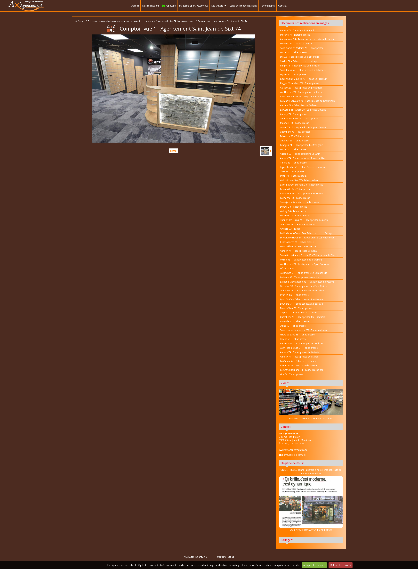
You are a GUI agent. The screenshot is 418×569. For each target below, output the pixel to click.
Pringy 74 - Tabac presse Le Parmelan (300, 65)
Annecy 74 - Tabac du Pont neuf (297, 30)
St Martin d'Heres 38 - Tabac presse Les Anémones (307, 237)
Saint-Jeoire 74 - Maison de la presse (299, 202)
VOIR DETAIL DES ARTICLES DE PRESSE (311, 530)
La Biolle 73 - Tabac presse (294, 321)
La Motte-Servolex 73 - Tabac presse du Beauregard (308, 100)
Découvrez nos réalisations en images (305, 23)
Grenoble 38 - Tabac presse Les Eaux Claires (303, 286)
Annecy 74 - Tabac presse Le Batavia (299, 352)
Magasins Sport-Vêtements (193, 5)
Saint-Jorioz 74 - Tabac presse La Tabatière (303, 70)
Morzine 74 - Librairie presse (295, 34)
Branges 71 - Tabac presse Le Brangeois (301, 144)
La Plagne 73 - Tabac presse (295, 197)
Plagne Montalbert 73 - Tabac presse (299, 83)
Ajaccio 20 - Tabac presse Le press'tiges (301, 87)
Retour (173, 150)
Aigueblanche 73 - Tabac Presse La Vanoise (303, 167)
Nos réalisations (150, 5)
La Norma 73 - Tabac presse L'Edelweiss (301, 193)
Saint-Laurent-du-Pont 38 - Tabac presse (301, 184)
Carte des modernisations (243, 5)
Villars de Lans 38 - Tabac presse (297, 334)
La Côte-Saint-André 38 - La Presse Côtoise (303, 109)
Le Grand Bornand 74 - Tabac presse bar (301, 369)
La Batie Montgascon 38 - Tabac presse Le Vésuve (307, 281)
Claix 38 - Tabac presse (292, 171)
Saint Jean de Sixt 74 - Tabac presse (299, 347)
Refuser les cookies (340, 565)
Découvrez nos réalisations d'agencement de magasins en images (120, 21)
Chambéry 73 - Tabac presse (295, 131)
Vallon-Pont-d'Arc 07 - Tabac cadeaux (300, 180)
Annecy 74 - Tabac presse (293, 114)
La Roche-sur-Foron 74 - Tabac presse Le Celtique (306, 233)
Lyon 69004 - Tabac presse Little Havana (301, 299)
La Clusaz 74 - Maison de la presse (298, 365)
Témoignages (267, 5)
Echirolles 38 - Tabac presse (295, 136)
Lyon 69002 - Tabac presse (294, 294)
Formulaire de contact (293, 454)
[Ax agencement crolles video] (311, 402)
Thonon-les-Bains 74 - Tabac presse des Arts (304, 219)
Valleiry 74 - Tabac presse (293, 211)
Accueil (135, 5)
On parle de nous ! (292, 463)
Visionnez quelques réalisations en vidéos (311, 418)
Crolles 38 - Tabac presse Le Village (298, 61)
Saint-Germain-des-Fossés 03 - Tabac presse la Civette (309, 255)
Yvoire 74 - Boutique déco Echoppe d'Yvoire (303, 127)
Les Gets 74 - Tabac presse (294, 215)
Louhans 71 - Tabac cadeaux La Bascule (301, 303)
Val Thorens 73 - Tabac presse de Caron (301, 92)
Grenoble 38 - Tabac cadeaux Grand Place (302, 290)
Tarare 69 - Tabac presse (293, 162)
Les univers (217, 5)
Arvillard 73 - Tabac (290, 228)
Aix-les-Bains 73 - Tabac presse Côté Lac (301, 343)
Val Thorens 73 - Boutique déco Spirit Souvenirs (305, 264)
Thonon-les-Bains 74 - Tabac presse (299, 118)
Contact (282, 5)
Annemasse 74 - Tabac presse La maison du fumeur (307, 39)
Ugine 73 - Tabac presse (293, 325)
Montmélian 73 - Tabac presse (296, 308)
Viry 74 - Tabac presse (291, 374)
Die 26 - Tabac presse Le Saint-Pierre (299, 56)
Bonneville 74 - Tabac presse (295, 189)
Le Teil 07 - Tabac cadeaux (294, 149)
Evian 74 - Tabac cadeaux (293, 175)
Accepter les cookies (314, 565)
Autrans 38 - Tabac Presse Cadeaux (299, 105)
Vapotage (171, 5)
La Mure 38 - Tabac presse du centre (299, 277)
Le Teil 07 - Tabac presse (293, 52)
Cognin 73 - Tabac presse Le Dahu (298, 312)
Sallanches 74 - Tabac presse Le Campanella (303, 272)
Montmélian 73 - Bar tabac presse (298, 246)
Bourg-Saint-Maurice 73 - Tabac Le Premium (303, 78)
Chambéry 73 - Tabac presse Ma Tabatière (302, 316)
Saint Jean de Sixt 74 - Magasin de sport (175, 21)
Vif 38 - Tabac (287, 268)
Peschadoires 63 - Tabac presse (297, 242)
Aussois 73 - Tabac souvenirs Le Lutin (300, 153)
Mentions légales (225, 556)
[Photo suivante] (266, 151)
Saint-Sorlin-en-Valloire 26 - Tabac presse (301, 47)
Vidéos (285, 383)
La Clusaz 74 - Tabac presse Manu (298, 361)
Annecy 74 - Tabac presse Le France (299, 356)
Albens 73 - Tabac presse (293, 339)
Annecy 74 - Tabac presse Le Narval (299, 250)
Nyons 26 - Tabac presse (293, 74)
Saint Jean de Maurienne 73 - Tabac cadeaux (303, 330)
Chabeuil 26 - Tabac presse (294, 140)
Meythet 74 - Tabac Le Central (296, 43)
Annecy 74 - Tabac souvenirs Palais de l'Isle (303, 158)
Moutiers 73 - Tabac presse (294, 122)
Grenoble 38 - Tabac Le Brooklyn (297, 224)
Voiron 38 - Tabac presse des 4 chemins (301, 259)
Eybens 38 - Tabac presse (293, 206)
